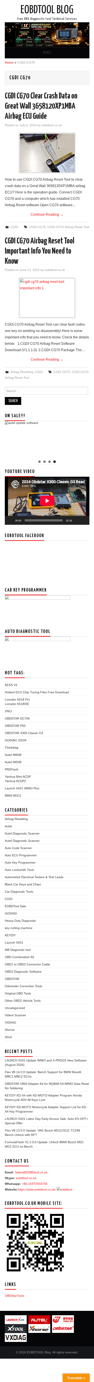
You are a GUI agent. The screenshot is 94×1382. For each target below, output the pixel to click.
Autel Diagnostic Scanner (22, 833)
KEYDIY (10, 935)
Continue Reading (47, 214)
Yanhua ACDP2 (15, 781)
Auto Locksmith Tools (19, 870)
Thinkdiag (11, 747)
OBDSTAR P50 (15, 725)
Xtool (8, 1037)
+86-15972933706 (34, 1183)
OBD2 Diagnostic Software (23, 971)
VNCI (8, 711)
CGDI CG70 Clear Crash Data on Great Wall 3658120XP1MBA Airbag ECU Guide (41, 106)
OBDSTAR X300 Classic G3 (24, 733)
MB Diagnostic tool (18, 950)
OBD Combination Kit (19, 957)
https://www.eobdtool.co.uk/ (37, 1189)
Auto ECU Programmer (21, 855)
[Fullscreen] (84, 520)
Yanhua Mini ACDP (18, 776)
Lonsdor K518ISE (17, 704)
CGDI (14, 227)
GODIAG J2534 (15, 740)
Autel (8, 826)
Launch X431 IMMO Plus (22, 788)
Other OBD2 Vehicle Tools (23, 1000)
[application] (47, 501)
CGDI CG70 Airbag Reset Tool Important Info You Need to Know (39, 251)
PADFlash (11, 769)
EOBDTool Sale (15, 906)
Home (9, 62)
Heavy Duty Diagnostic (20, 920)
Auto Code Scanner (18, 848)
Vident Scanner (15, 1015)
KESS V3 (11, 685)
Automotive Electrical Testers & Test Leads (34, 877)
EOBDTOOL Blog (47, 10)
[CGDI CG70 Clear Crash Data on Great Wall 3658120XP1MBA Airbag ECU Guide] (47, 153)
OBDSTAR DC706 (17, 718)
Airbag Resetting (21, 372)
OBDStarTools (14, 1295)
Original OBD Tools (18, 993)
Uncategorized (15, 1008)
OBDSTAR (12, 979)
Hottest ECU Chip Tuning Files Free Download (37, 692)
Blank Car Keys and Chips (23, 884)
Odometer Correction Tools (23, 986)
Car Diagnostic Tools (19, 891)
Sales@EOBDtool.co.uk (31, 1172)
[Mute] (77, 520)
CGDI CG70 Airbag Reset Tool (68, 227)
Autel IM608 (13, 755)
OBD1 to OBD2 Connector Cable (27, 964)
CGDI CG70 (37, 227)
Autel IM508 (13, 762)
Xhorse (10, 1029)
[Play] (10, 520)
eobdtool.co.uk (52, 125)
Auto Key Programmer (20, 862)
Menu (47, 53)
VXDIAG (10, 1022)
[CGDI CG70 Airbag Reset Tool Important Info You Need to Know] (47, 297)
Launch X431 (14, 942)
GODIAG (11, 913)
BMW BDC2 (13, 795)
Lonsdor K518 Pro (17, 699)
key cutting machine (18, 928)
